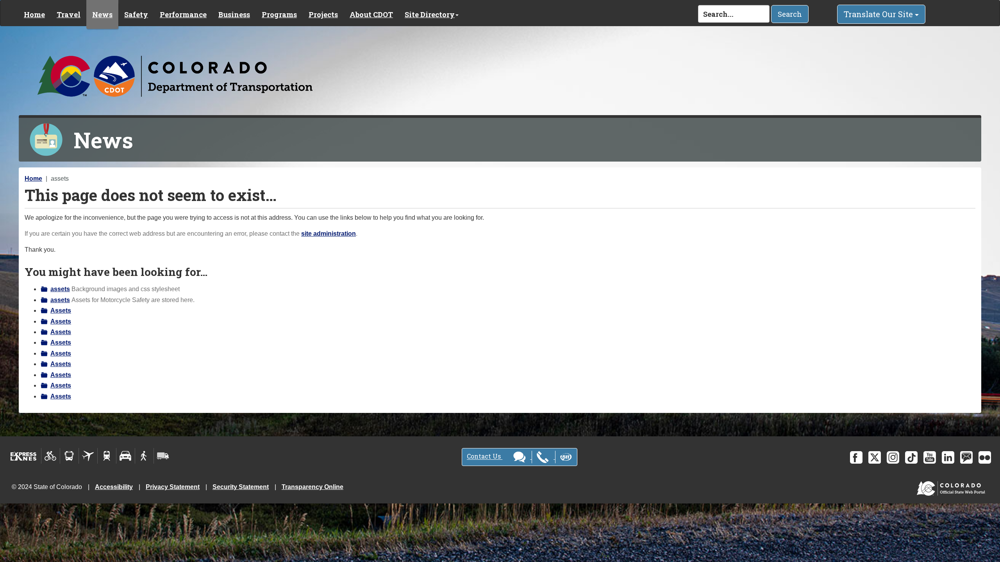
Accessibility (114, 487)
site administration (328, 233)
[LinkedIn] (948, 457)
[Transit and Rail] (69, 456)
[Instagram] (893, 457)
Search (790, 14)
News (102, 14)
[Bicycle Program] (50, 456)
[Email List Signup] (966, 457)
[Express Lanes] (23, 456)
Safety (136, 14)
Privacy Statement (173, 487)
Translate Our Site (879, 14)
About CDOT (371, 14)
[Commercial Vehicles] (163, 456)
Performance (183, 14)
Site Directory (430, 14)
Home (34, 14)
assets (60, 289)
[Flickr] (984, 457)
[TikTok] (911, 457)
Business (234, 14)
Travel (68, 14)
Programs (279, 14)
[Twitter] (874, 457)
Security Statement (240, 487)
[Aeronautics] (88, 456)
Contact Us (484, 456)
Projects (323, 14)
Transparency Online (312, 487)
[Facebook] (856, 457)
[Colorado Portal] (952, 486)
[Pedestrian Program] (144, 456)
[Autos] (125, 456)
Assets (60, 310)
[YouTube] (929, 457)
